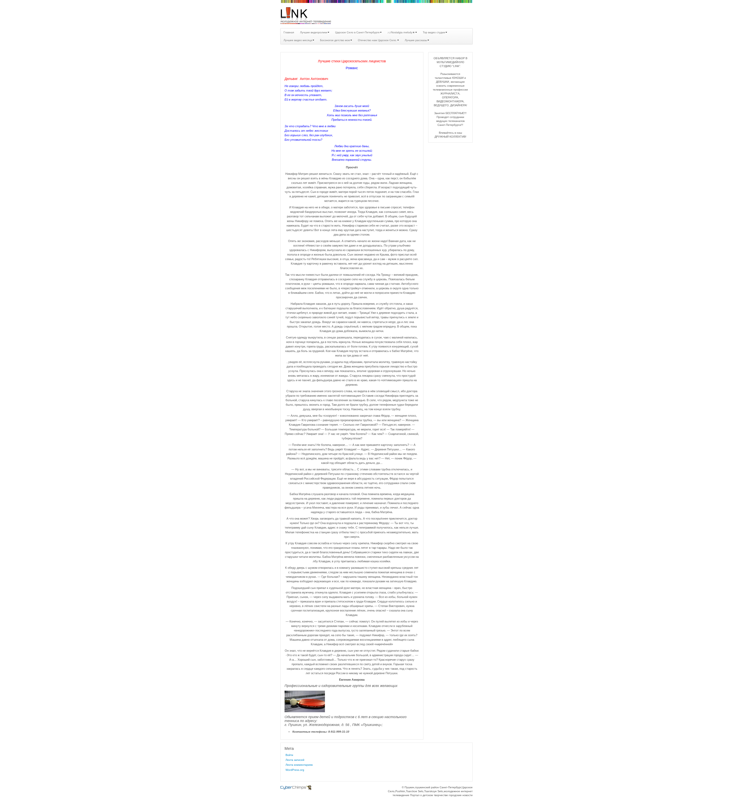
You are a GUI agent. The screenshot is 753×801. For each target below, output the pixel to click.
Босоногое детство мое (335, 40)
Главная (289, 32)
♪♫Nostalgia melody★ (401, 32)
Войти (289, 755)
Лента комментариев (299, 764)
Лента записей (295, 759)
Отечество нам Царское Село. (377, 40)
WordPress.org (295, 769)
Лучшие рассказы (416, 40)
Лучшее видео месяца (298, 40)
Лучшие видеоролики (313, 32)
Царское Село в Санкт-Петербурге (357, 32)
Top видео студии (434, 32)
